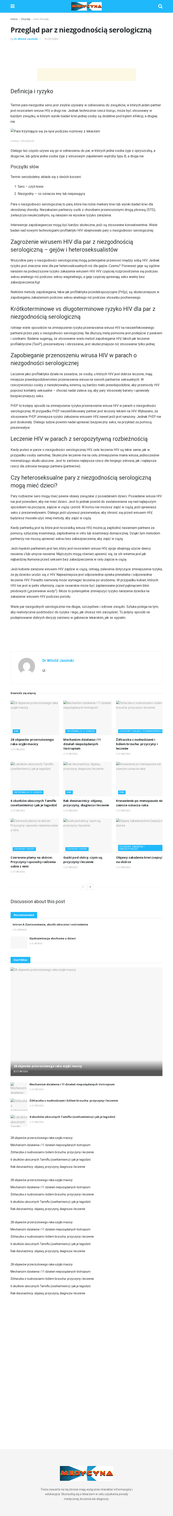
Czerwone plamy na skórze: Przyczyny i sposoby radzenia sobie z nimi (33, 861)
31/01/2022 (51, 38)
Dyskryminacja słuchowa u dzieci (53, 938)
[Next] (90, 887)
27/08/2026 (18, 749)
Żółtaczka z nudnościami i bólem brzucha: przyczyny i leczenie (136, 743)
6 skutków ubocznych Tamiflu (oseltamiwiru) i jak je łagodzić (34, 802)
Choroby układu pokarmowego (140, 731)
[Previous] (83, 887)
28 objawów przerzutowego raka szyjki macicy (32, 741)
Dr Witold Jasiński (26, 38)
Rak (16, 731)
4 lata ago (21, 930)
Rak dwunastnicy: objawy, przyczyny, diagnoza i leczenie (86, 802)
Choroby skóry (24, 849)
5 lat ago (36, 943)
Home (14, 19)
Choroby (25, 19)
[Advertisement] (86, 54)
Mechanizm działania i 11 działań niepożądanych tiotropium (82, 743)
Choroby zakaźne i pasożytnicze (132, 847)
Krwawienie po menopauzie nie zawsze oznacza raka (139, 802)
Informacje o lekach (81, 731)
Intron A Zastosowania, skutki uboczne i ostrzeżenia (50, 924)
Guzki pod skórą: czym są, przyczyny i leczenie (83, 859)
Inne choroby (41, 19)
